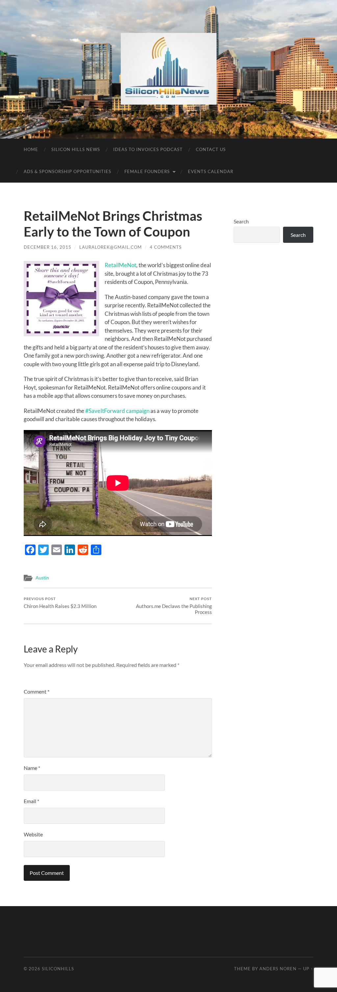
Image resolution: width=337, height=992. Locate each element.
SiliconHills (58, 968)
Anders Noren (278, 968)
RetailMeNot (120, 265)
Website (33, 834)
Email (31, 801)
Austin (42, 577)
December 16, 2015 (47, 247)
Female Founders (147, 171)
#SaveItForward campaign (117, 410)
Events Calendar (210, 171)
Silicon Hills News (75, 149)
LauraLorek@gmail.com (110, 247)
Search (241, 221)
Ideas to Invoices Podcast (148, 149)
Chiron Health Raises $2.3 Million (60, 603)
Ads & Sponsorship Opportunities (67, 171)
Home (31, 149)
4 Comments (166, 247)
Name (32, 768)
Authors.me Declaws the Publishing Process (174, 606)
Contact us (211, 149)
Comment (36, 691)
